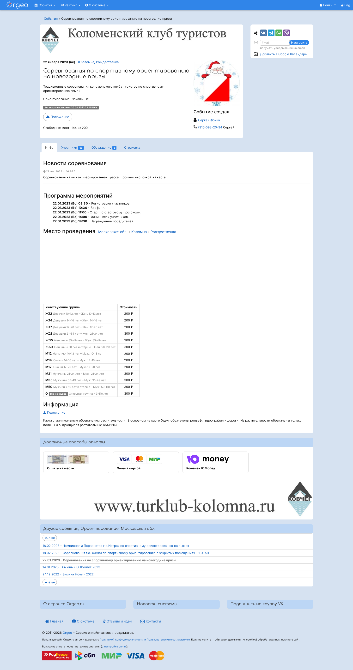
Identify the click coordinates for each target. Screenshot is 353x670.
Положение (59, 117)
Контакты (153, 621)
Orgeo (67, 632)
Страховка (132, 147)
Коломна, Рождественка (99, 62)
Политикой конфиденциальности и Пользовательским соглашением (145, 639)
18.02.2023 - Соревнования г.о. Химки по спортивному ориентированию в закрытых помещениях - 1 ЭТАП (126, 553)
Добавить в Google (283, 54)
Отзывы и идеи (119, 621)
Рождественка (163, 232)
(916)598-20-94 (210, 127)
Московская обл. (113, 232)
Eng (346, 5)
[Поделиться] (263, 33)
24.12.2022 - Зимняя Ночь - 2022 (68, 574)
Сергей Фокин (209, 120)
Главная (56, 621)
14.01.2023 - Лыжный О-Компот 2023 (71, 567)
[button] (327, 5)
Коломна (139, 232)
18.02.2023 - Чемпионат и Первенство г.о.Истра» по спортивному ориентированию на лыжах (116, 546)
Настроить (299, 42)
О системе (97, 5)
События (45, 5)
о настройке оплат (114, 646)
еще (51, 538)
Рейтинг (71, 5)
